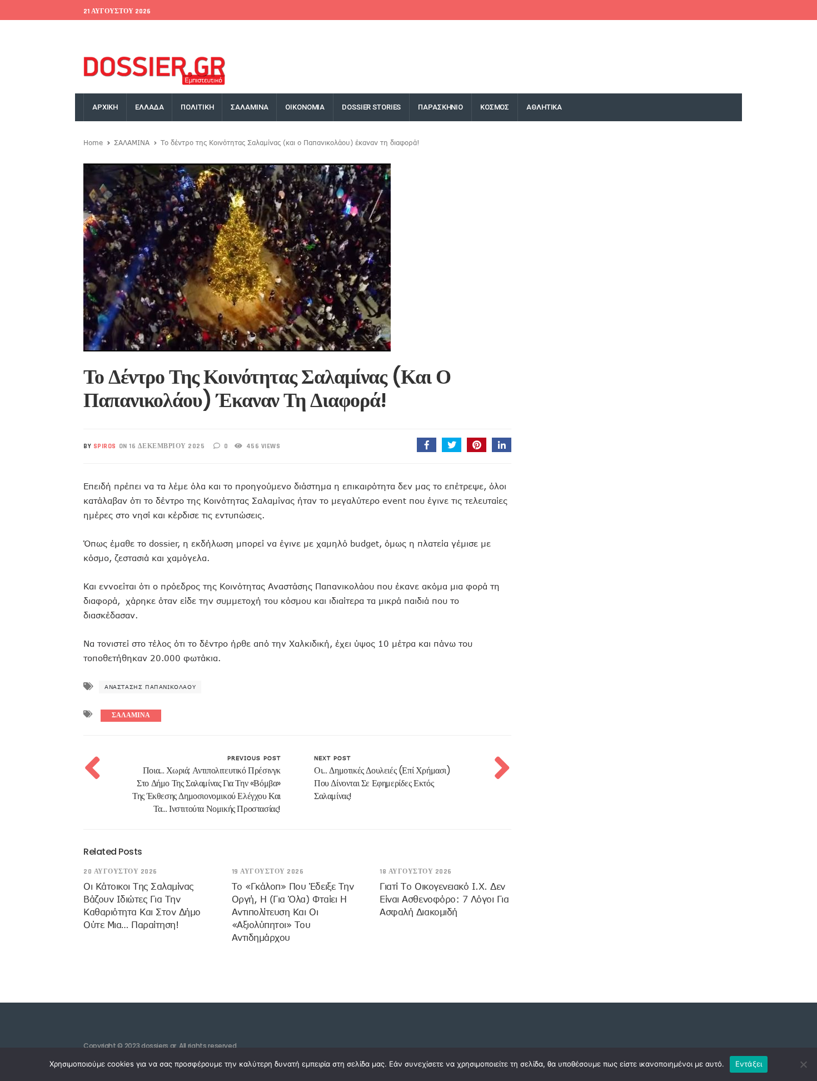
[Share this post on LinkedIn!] (501, 445)
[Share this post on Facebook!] (426, 445)
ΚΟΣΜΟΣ (494, 107)
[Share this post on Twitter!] (451, 445)
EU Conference (109, 33)
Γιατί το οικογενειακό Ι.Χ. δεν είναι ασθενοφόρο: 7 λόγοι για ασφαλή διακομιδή (444, 899)
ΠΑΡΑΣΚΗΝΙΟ (440, 107)
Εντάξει (749, 1063)
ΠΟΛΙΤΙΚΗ (197, 107)
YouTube (722, 33)
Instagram (678, 33)
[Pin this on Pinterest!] (476, 445)
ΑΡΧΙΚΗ (105, 107)
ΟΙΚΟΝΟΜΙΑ (305, 107)
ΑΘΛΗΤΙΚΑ (544, 107)
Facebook (556, 33)
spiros (104, 446)
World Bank (166, 33)
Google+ (635, 33)
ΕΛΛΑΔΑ (149, 107)
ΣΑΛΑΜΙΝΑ (249, 107)
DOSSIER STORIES (371, 107)
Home (93, 142)
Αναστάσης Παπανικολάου (150, 686)
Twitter (597, 33)
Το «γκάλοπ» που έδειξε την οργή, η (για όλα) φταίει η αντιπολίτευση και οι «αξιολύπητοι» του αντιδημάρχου (293, 912)
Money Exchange (226, 33)
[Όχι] (803, 1064)
